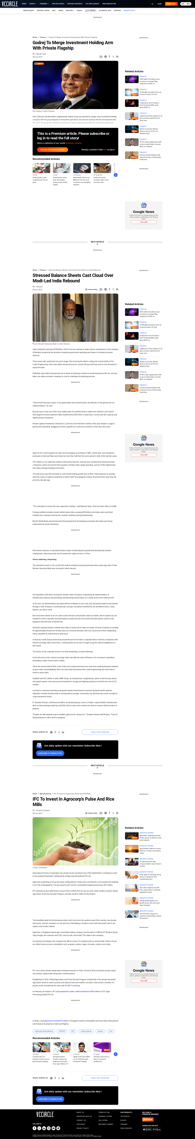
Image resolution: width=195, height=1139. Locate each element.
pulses (100, 1031)
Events (32, 4)
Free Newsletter (109, 4)
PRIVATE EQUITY (28, 10)
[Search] (152, 4)
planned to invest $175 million (56, 1021)
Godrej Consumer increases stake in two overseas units (101, 180)
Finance (43, 37)
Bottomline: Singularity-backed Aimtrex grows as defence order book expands (151, 838)
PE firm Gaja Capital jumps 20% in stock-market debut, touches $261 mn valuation (151, 144)
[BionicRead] (101, 57)
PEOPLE (79, 10)
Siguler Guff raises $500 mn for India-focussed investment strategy (81, 1059)
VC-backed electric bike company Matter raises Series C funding (151, 864)
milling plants (86, 1031)
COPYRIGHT (81, 1124)
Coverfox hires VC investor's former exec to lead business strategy (41, 1059)
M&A (54, 10)
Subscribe (171, 4)
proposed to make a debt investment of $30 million (80, 991)
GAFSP (62, 1031)
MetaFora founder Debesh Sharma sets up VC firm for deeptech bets (149, 131)
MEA (188, 4)
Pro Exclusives (58, 4)
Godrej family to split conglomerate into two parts (40, 180)
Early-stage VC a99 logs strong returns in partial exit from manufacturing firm (150, 877)
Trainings (43, 4)
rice (110, 1031)
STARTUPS (117, 10)
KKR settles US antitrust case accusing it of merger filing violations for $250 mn (150, 81)
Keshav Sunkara (43, 810)
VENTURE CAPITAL (43, 10)
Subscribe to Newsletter (50, 753)
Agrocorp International (44, 1031)
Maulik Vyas (41, 54)
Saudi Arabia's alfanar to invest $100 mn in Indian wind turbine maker (150, 851)
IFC (73, 1031)
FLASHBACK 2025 (105, 10)
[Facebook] (109, 57)
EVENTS (123, 1120)
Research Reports (74, 4)
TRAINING (123, 1124)
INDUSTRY (69, 10)
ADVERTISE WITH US (84, 1116)
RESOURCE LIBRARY (105, 1124)
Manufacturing (45, 794)
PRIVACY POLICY (83, 1128)
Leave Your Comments (100, 732)
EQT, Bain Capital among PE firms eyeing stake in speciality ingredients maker (150, 890)
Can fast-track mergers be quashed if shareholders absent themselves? (150, 916)
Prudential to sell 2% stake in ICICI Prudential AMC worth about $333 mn (149, 105)
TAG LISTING (103, 1120)
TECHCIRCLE (125, 1116)
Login (159, 4)
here (105, 150)
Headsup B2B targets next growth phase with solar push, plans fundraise (150, 903)
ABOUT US (80, 1112)
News (24, 4)
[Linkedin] (117, 57)
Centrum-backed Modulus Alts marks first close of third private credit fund (150, 157)
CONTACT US (81, 1120)
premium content (73, 143)
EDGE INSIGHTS (126, 1128)
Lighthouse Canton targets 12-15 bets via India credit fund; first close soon (151, 118)
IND (183, 4)
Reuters (39, 287)
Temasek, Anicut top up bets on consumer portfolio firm (101, 1059)
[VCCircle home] (10, 4)
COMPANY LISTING (105, 1116)
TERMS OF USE (104, 1112)
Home (35, 37)
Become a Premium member (53, 150)
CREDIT (60, 10)
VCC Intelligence (92, 4)
